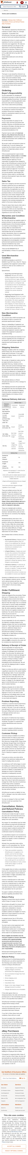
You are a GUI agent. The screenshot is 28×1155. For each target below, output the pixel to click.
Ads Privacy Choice (16, 1131)
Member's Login (19, 1107)
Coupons (3, 1101)
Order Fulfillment (17, 20)
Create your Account (20, 1110)
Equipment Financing (20, 1087)
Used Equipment (5, 1093)
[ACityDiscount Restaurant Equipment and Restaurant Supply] (6, 2)
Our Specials (4, 1095)
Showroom (3, 1087)
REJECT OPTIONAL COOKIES (14, 1150)
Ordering (10, 20)
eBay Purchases (6, 23)
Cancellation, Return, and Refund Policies (13, 22)
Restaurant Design (19, 1093)
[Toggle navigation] (26, 2)
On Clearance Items (5, 1090)
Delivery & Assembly (20, 1095)
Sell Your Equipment (19, 1101)
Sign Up (23, 1078)
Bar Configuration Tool (20, 1098)
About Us (3, 1107)
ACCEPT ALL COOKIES (14, 1146)
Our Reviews (4, 1110)
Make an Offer (4, 1098)
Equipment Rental (19, 1090)
